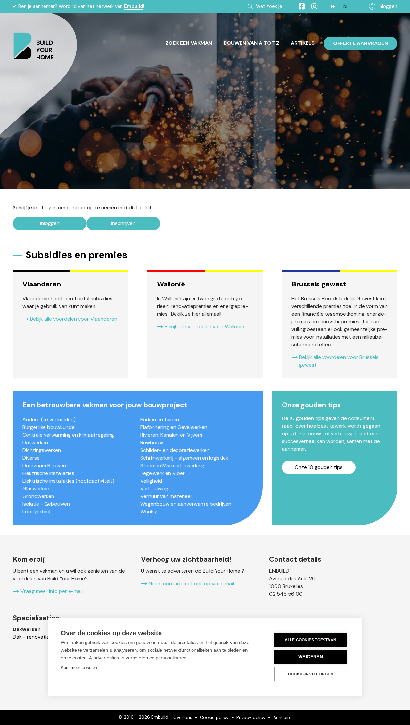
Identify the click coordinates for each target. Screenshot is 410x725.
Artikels (303, 43)
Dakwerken (35, 442)
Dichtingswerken (41, 450)
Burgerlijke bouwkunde (48, 427)
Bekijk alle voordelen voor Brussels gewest (339, 361)
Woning (149, 511)
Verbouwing (154, 488)
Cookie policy (214, 717)
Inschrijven (123, 223)
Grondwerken (38, 496)
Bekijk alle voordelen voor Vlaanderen (73, 319)
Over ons (182, 717)
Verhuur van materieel (166, 496)
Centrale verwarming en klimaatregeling (68, 435)
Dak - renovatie (31, 637)
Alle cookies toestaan (310, 640)
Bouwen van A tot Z (251, 43)
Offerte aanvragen (360, 43)
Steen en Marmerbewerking (172, 465)
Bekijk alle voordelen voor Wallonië (204, 326)
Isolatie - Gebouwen (46, 504)
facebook (298, 6)
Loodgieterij (36, 511)
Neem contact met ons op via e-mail (191, 583)
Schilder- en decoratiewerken (174, 450)
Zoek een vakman (188, 43)
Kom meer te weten (79, 667)
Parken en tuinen (159, 419)
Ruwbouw (151, 442)
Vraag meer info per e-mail (51, 591)
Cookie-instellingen (310, 674)
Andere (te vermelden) (49, 419)
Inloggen (50, 223)
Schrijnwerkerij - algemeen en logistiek (184, 458)
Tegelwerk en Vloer (162, 473)
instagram (311, 6)
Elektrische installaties (48, 473)
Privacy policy (251, 717)
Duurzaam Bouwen (44, 465)
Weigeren (310, 656)
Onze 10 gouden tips (319, 467)
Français (333, 7)
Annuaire (282, 717)
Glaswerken (35, 488)
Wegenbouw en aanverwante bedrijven (185, 504)
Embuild (133, 6)
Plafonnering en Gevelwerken (173, 427)
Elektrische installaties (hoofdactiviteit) (68, 481)
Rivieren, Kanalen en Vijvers (171, 435)
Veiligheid (151, 481)
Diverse (31, 458)
